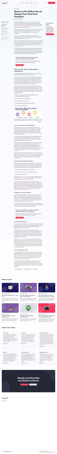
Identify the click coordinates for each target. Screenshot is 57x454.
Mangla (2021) (26, 127)
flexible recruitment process (31, 194)
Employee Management (27, 269)
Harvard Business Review (28, 179)
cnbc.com (21, 46)
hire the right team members (25, 256)
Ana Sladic (26, 314)
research (17, 77)
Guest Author (45, 314)
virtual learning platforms (23, 239)
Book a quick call (19, 217)
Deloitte (27, 227)
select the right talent (25, 154)
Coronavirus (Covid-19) (18, 269)
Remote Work (35, 269)
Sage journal (27, 38)
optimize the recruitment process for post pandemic (24, 25)
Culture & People (4, 314)
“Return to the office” (30, 22)
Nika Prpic (15, 19)
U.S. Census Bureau (23, 176)
